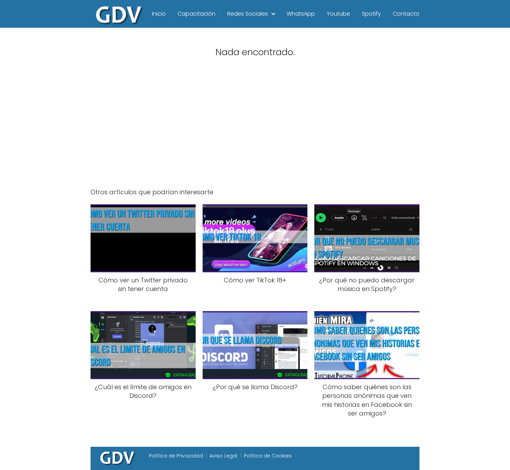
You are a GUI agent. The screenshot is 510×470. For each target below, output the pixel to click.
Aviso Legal (223, 455)
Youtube (338, 14)
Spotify (371, 14)
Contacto (406, 14)
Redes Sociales (247, 14)
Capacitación (196, 14)
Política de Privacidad (176, 455)
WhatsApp (301, 14)
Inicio (159, 14)
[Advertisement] (255, 127)
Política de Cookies (268, 455)
